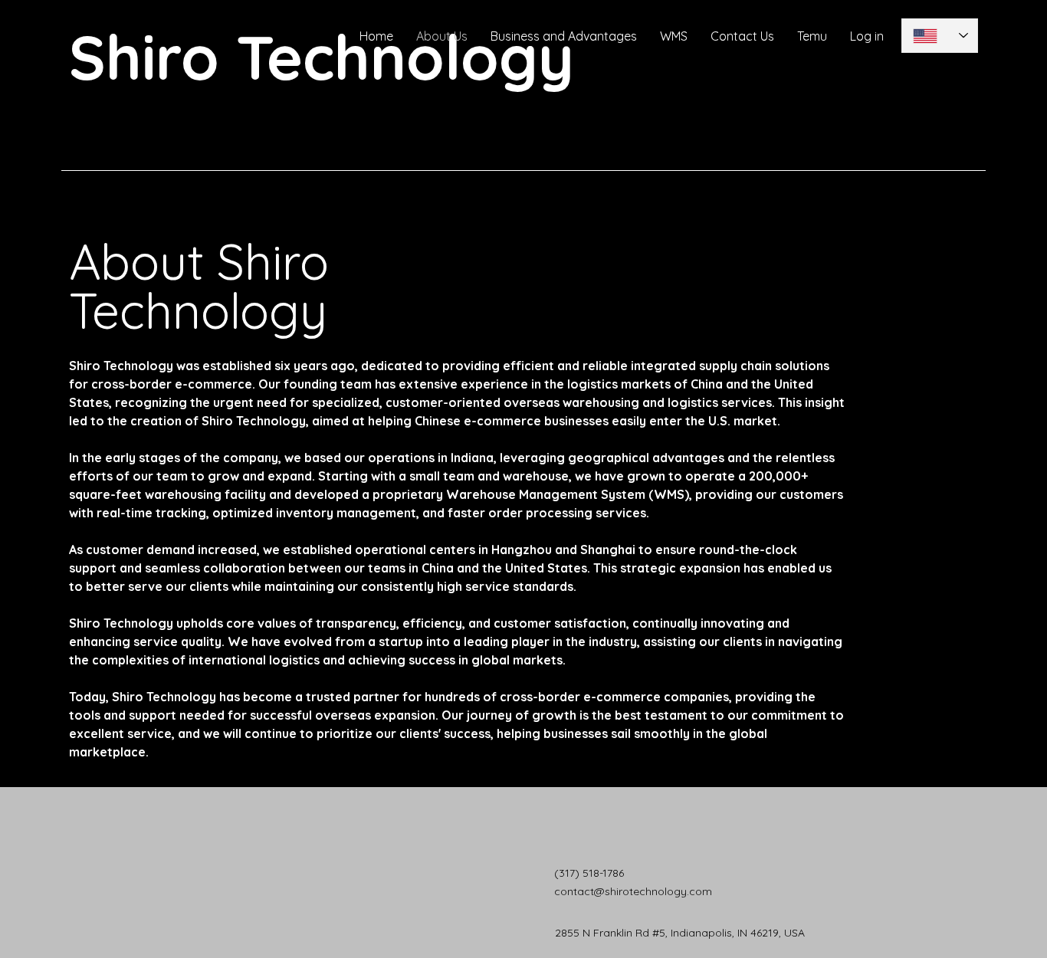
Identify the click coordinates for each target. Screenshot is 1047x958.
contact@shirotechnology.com (633, 891)
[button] (867, 36)
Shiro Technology (321, 56)
